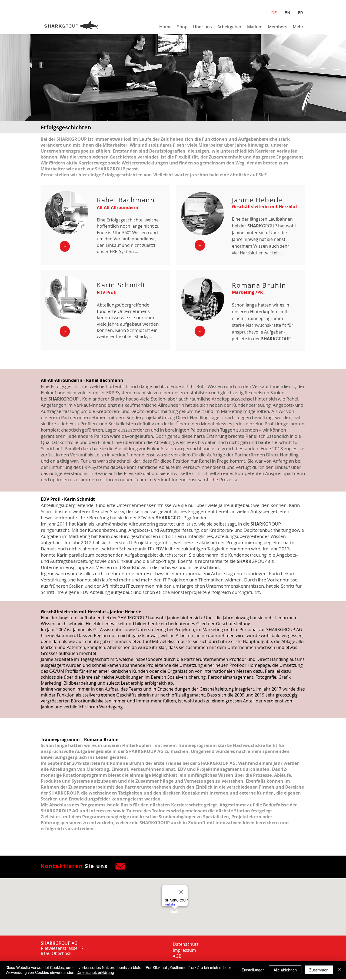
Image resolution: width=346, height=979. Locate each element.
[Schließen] (339, 970)
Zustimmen (318, 970)
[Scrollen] (65, 246)
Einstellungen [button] (253, 970)
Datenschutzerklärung (95, 972)
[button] (202, 27)
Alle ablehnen (285, 970)
